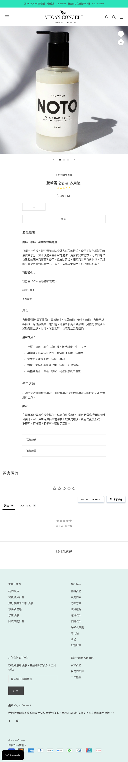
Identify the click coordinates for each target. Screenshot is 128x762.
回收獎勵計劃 (16, 621)
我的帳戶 (13, 591)
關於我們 (76, 665)
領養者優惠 (15, 609)
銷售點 (75, 633)
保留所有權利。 (17, 745)
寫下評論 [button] (117, 499)
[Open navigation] (7, 16)
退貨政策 (31, 450)
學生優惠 (13, 615)
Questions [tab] (25, 505)
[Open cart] (121, 17)
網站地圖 (76, 645)
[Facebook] (9, 721)
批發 (73, 639)
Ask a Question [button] (92, 499)
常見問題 (76, 597)
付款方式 (76, 603)
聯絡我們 (76, 591)
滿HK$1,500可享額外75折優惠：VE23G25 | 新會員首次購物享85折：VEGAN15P (64, 3)
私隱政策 (76, 621)
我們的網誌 (77, 671)
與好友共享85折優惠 (20, 603)
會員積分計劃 (16, 597)
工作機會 (76, 677)
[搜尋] (114, 17)
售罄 (64, 219)
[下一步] (74, 160)
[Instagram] (17, 721)
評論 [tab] (6, 505)
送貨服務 (76, 609)
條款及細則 (77, 627)
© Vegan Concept (17, 740)
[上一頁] (53, 160)
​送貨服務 (31, 439)
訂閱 (16, 691)
